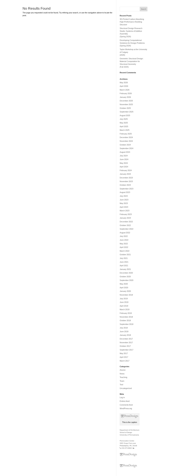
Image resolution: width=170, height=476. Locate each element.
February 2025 (126, 134)
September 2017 (126, 350)
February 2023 (126, 214)
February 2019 (126, 313)
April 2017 (124, 357)
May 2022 (124, 244)
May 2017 (124, 353)
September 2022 (126, 229)
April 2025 (124, 126)
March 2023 (124, 211)
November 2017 (126, 343)
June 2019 (124, 302)
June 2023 (124, 200)
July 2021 (124, 258)
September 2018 (126, 324)
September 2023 (126, 189)
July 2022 (124, 236)
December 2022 (126, 222)
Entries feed (125, 401)
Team (122, 381)
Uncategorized (126, 388)
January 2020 (125, 291)
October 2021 (125, 255)
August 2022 (125, 233)
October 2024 (125, 145)
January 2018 (125, 335)
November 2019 (126, 295)
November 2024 (126, 141)
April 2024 (124, 167)
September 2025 (126, 112)
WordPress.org (126, 408)
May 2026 (124, 83)
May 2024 (124, 163)
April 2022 (124, 247)
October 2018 (125, 321)
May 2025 (124, 123)
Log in (122, 397)
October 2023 (125, 185)
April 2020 (124, 288)
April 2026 (124, 86)
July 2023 (124, 196)
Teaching (123, 377)
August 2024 (125, 152)
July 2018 (124, 328)
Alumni (122, 370)
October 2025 (125, 108)
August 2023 (125, 192)
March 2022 (124, 251)
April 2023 (124, 207)
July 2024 (124, 156)
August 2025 (125, 115)
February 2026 (126, 93)
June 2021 (124, 262)
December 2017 (126, 339)
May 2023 (124, 203)
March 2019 (124, 309)
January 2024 (125, 174)
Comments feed (126, 405)
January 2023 (125, 218)
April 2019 (124, 306)
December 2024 (126, 137)
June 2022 (124, 240)
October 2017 (125, 346)
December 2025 (126, 101)
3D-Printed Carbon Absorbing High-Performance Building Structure (132, 22)
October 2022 (125, 225)
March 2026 (124, 90)
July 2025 (124, 119)
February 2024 (126, 170)
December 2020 (126, 273)
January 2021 (125, 269)
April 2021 (124, 266)
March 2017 (124, 361)
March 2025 (124, 130)
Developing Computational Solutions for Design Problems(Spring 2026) (132, 43)
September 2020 (126, 280)
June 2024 (124, 159)
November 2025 (126, 104)
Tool (121, 385)
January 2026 (125, 97)
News (122, 374)
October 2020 (125, 277)
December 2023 (126, 178)
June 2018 (124, 332)
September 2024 (126, 148)
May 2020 (124, 284)
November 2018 (126, 317)
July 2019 (124, 299)
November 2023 (126, 181)
